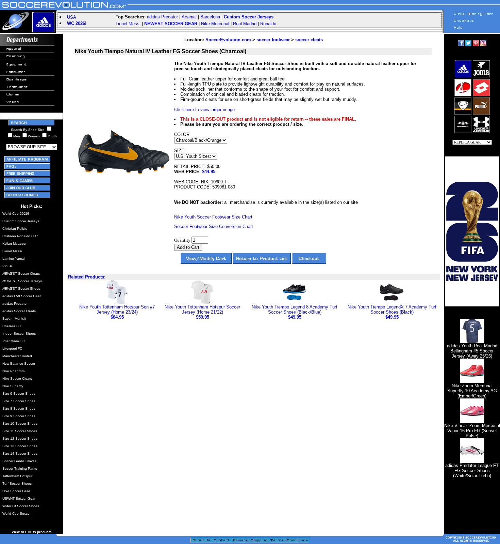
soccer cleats (309, 39)
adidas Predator (162, 16)
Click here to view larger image (204, 109)
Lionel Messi (128, 23)
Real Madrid (244, 23)
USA (71, 17)
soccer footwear (273, 39)
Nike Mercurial (215, 23)
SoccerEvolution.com (228, 39)
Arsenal (189, 16)
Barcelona (210, 16)
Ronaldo (268, 23)
